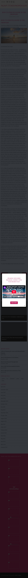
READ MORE (14, 302)
